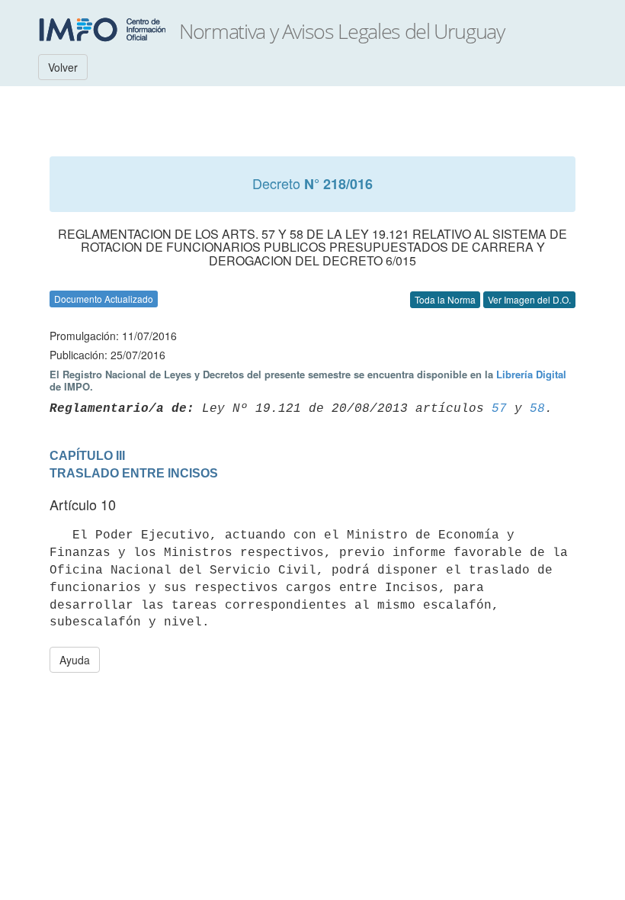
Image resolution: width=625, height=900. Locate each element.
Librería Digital (531, 374)
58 (537, 409)
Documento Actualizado (103, 298)
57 (499, 409)
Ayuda (74, 659)
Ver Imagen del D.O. (529, 299)
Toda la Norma (445, 299)
